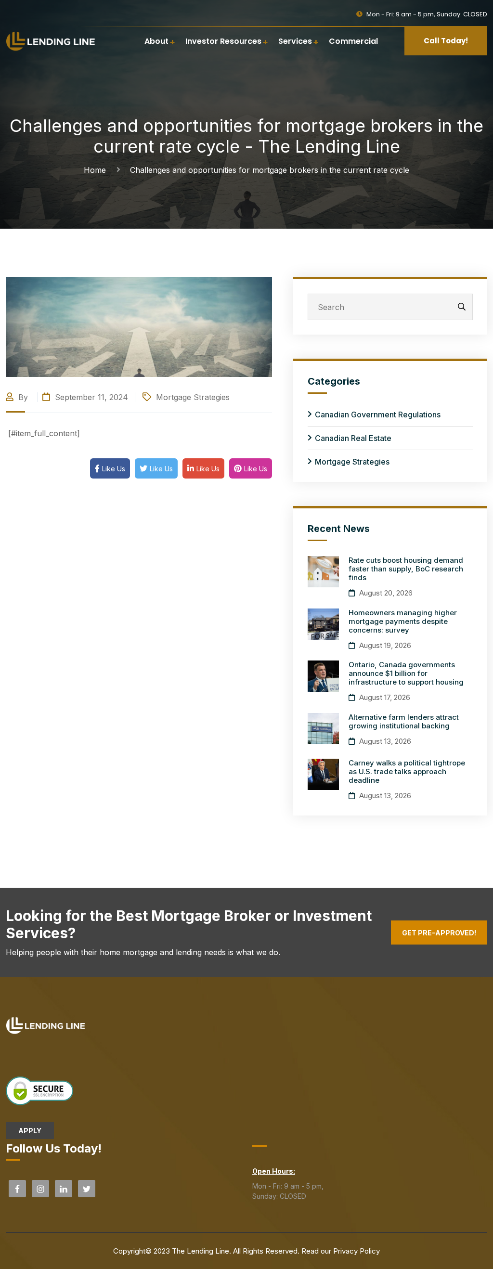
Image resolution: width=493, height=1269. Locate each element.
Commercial (353, 41)
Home (97, 170)
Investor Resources (223, 41)
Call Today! (446, 41)
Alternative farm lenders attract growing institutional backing (404, 721)
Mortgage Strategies (193, 397)
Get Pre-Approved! (439, 933)
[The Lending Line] (51, 40)
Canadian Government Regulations (378, 414)
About (156, 41)
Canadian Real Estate (353, 438)
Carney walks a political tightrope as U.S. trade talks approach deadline (407, 771)
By (23, 397)
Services (295, 41)
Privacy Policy (356, 1251)
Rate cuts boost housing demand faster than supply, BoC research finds (406, 569)
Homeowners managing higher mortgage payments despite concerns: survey (403, 621)
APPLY (29, 1131)
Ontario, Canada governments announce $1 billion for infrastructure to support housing (406, 673)
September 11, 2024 (90, 397)
